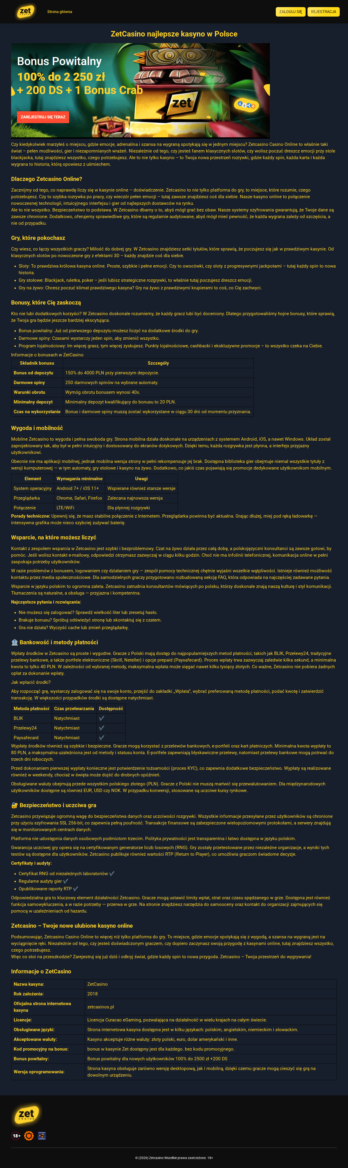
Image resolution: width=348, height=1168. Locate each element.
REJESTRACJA (323, 11)
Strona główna (59, 12)
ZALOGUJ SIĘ (290, 11)
